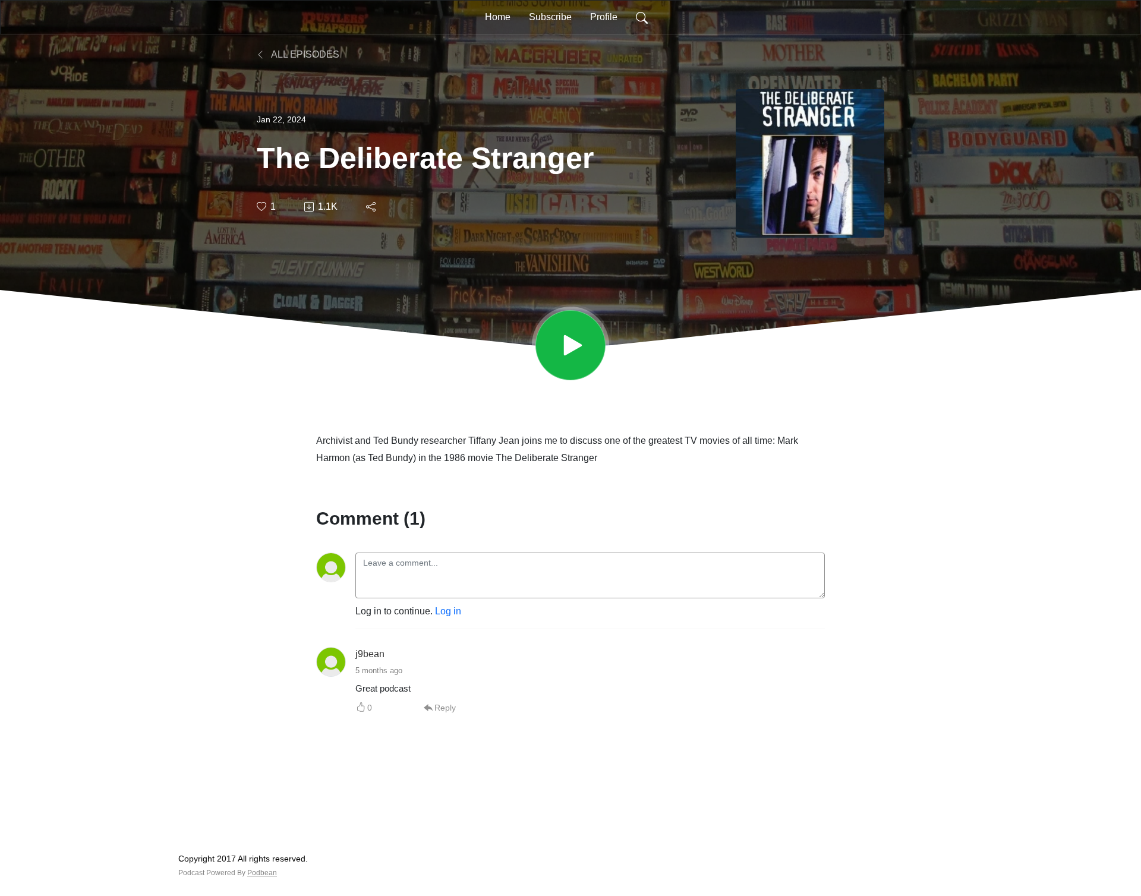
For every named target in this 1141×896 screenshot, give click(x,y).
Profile (603, 17)
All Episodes (304, 54)
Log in (448, 611)
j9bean (369, 654)
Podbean (262, 873)
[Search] (642, 17)
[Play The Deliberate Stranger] (570, 345)
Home (497, 17)
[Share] (372, 207)
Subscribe (550, 17)
